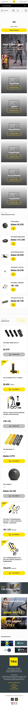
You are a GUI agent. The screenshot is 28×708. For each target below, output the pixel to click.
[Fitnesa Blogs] (7, 645)
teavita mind (15, 354)
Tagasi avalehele (14, 30)
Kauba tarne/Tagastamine (14, 682)
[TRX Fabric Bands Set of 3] (14, 332)
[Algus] (14, 666)
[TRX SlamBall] (14, 474)
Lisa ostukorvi (15, 389)
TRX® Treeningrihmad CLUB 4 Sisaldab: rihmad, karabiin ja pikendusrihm (12, 559)
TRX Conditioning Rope (18, 237)
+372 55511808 (4, 1)
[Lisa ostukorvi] (13, 228)
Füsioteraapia (14, 153)
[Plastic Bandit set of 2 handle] (14, 367)
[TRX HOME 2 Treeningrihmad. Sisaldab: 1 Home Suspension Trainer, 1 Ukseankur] (14, 509)
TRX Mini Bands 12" (8, 449)
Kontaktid (21, 1)
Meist (25, 1)
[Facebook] (12, 699)
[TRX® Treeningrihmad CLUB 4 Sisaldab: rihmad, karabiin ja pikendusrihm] (14, 547)
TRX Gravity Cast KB (17, 298)
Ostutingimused (14, 685)
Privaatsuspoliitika (14, 689)
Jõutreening (14, 83)
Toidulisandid (14, 199)
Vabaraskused (14, 130)
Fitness (14, 106)
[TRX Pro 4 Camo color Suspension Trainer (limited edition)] (14, 402)
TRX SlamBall (15, 221)
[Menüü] (26, 10)
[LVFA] (7, 652)
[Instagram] (16, 699)
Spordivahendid (14, 176)
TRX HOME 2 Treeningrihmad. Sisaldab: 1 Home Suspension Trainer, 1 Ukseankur (12, 521)
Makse (14, 684)
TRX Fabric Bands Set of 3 (11, 342)
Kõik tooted (21, 320)
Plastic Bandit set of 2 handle (12, 377)
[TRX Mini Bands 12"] (14, 439)
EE (13, 10)
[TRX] (14, 2)
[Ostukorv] (18, 11)
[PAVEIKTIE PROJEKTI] (21, 652)
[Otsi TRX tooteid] (25, 5)
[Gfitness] (21, 645)
